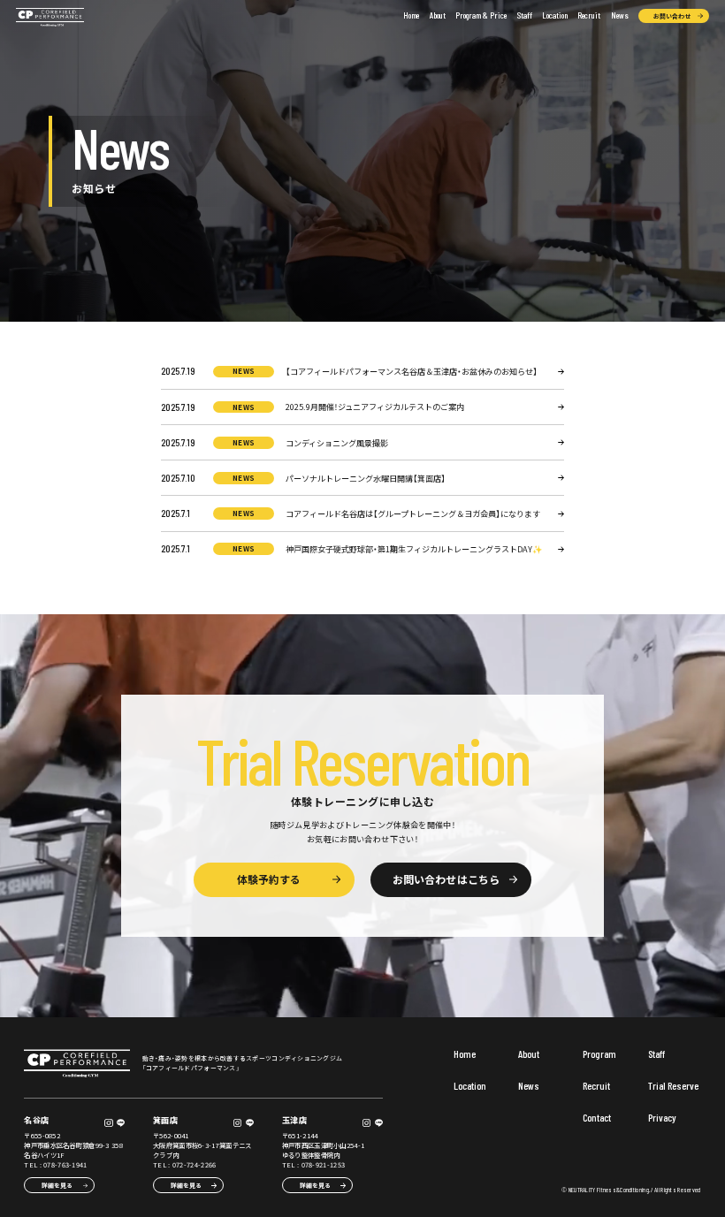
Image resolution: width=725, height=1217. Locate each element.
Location (555, 15)
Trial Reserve (673, 1086)
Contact (597, 1118)
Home (411, 15)
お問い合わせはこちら (446, 878)
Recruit (588, 15)
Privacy (662, 1118)
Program (599, 1054)
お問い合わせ (672, 15)
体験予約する (269, 878)
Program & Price (481, 15)
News (620, 15)
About (438, 15)
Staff (524, 15)
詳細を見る (57, 1185)
